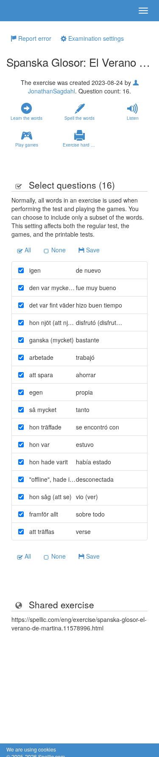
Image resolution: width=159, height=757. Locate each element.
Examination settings (95, 38)
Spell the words (79, 118)
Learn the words (26, 118)
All (27, 250)
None (58, 250)
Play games (26, 145)
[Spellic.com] (21, 10)
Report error (34, 38)
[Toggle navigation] (143, 10)
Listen (133, 118)
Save (92, 250)
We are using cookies (31, 749)
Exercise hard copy (81, 145)
